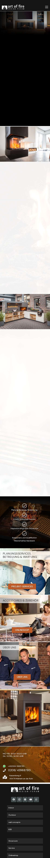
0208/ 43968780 (19, 770)
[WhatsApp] (36, 799)
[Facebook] (13, 799)
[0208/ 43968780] (5, 770)
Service (11, 848)
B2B (10, 829)
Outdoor (12, 815)
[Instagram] (19, 799)
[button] (47, 7)
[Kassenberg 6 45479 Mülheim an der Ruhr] (6, 777)
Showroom (13, 841)
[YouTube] (30, 799)
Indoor (11, 807)
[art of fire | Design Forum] (13, 7)
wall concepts (14, 822)
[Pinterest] (25, 799)
